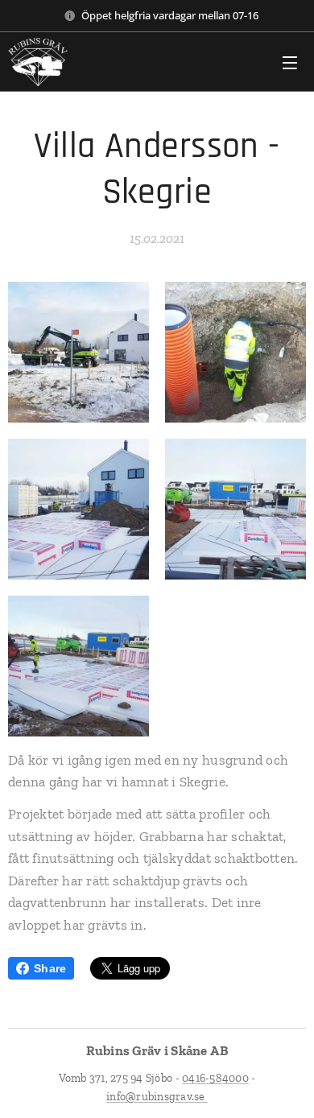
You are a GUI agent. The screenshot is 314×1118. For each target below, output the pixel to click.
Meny (290, 62)
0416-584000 (215, 1078)
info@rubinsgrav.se (157, 1097)
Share (50, 968)
